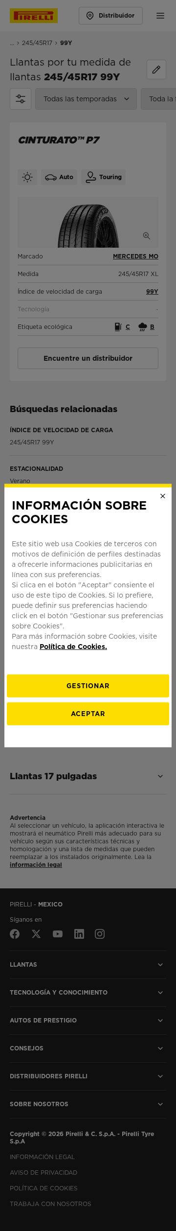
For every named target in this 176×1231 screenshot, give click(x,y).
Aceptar (88, 714)
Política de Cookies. (73, 646)
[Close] (162, 495)
